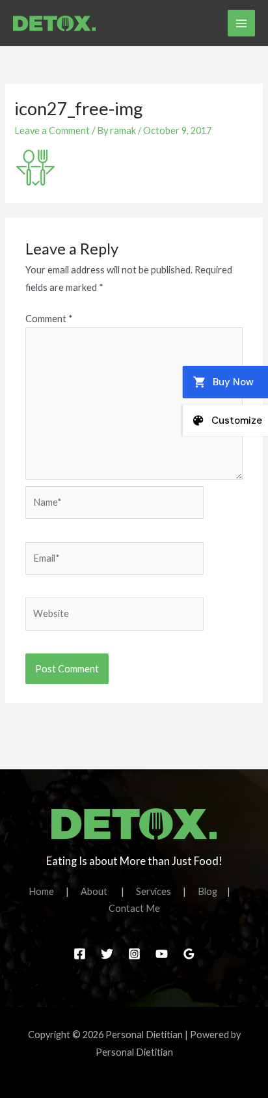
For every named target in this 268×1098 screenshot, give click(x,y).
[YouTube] (161, 954)
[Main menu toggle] (241, 23)
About (101, 891)
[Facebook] (80, 954)
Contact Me (134, 908)
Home (47, 891)
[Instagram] (134, 954)
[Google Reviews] (189, 954)
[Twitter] (107, 954)
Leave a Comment (52, 130)
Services (159, 891)
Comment (49, 318)
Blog (207, 891)
